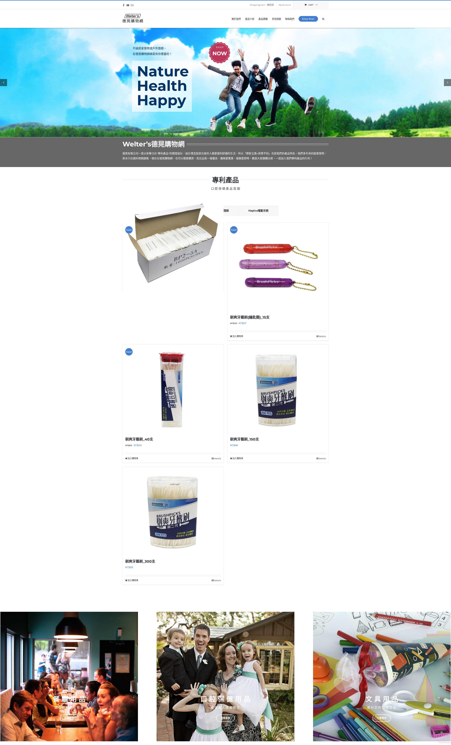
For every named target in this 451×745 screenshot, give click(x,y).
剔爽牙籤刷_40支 (139, 439)
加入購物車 (238, 336)
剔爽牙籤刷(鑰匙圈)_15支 (250, 317)
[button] (323, 19)
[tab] (258, 211)
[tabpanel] (225, 404)
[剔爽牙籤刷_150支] (277, 389)
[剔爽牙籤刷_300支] (173, 511)
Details (322, 336)
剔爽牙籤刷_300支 (140, 561)
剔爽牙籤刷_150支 (244, 439)
